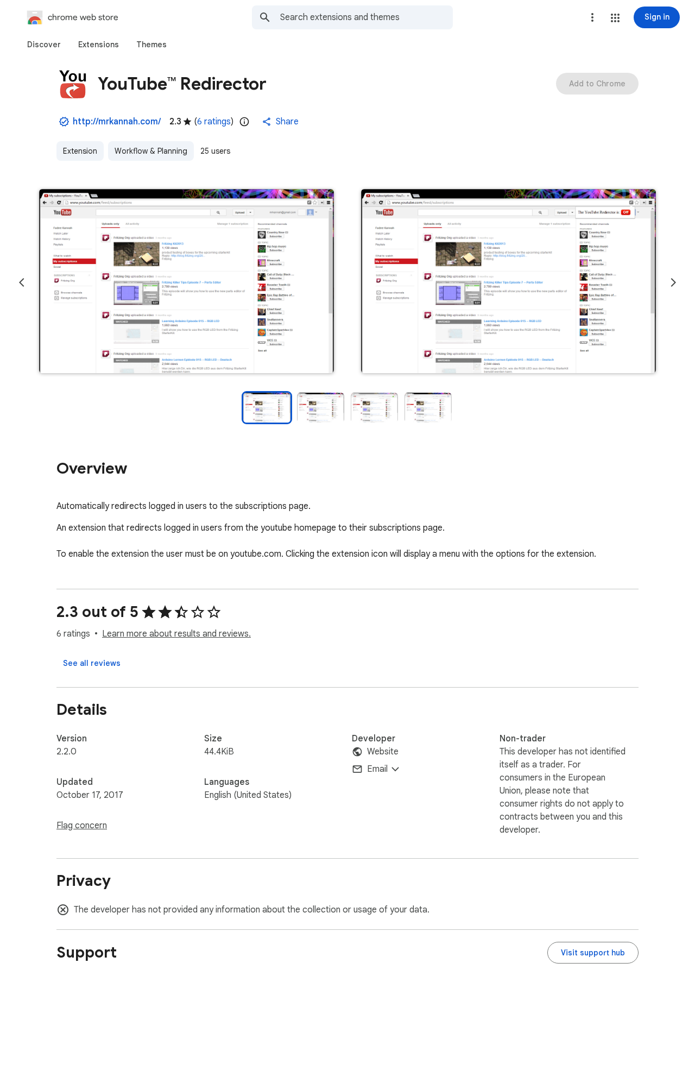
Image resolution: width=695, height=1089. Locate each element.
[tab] (44, 44)
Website (383, 751)
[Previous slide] (22, 282)
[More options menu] (592, 17)
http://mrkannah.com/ (117, 121)
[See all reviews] (91, 663)
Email (377, 769)
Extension (80, 151)
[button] (615, 18)
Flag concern (81, 825)
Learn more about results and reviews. (176, 633)
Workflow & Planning (151, 151)
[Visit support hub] (593, 953)
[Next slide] (673, 282)
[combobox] (366, 17)
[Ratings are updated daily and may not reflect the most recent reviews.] (244, 122)
